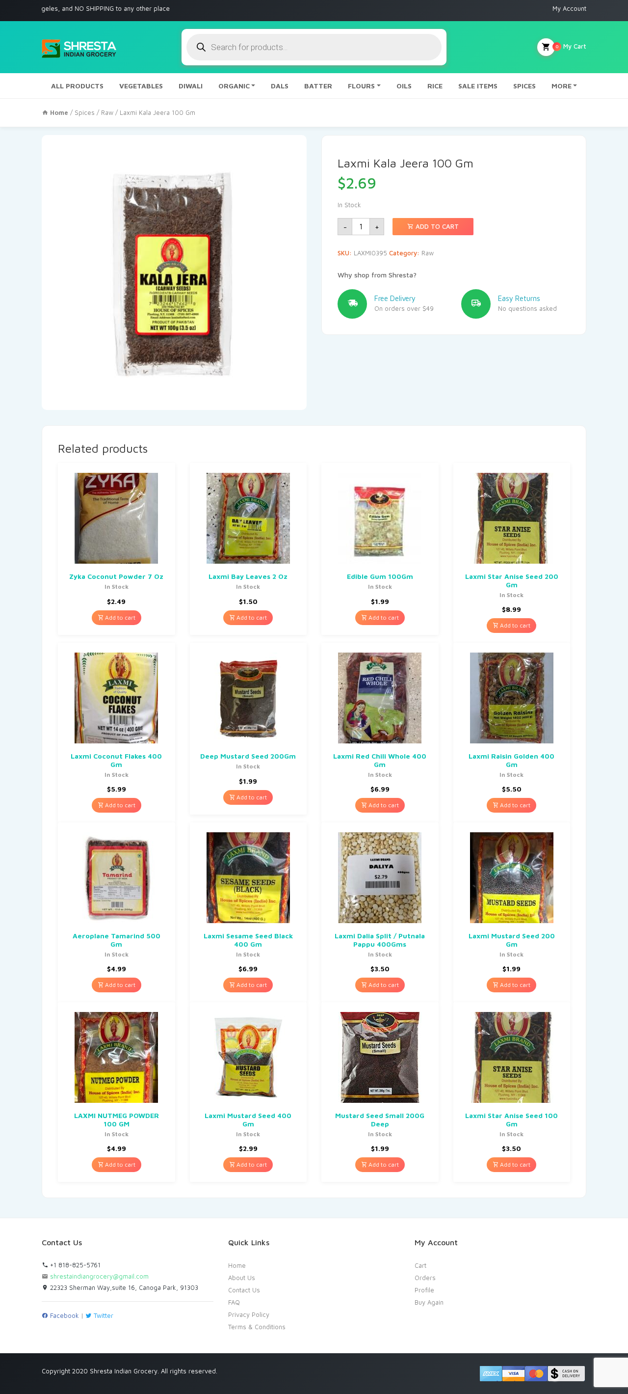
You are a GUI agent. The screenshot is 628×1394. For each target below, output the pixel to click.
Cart (420, 1265)
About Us (241, 1278)
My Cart (570, 46)
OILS (404, 86)
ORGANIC (234, 86)
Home (237, 1265)
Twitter (102, 1315)
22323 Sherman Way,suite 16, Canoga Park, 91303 (123, 1287)
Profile (424, 1290)
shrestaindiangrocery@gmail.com (99, 1276)
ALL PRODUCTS (77, 86)
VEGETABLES (141, 86)
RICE (435, 86)
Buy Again (429, 1302)
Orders (425, 1278)
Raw (107, 112)
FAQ (234, 1302)
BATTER (318, 86)
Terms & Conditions (257, 1327)
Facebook (63, 1315)
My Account (569, 8)
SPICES (524, 86)
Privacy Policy (248, 1314)
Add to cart (436, 226)
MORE (561, 86)
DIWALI (191, 86)
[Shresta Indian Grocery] (80, 47)
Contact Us (244, 1290)
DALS (279, 86)
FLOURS (361, 86)
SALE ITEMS (477, 86)
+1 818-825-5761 (74, 1265)
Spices (85, 112)
